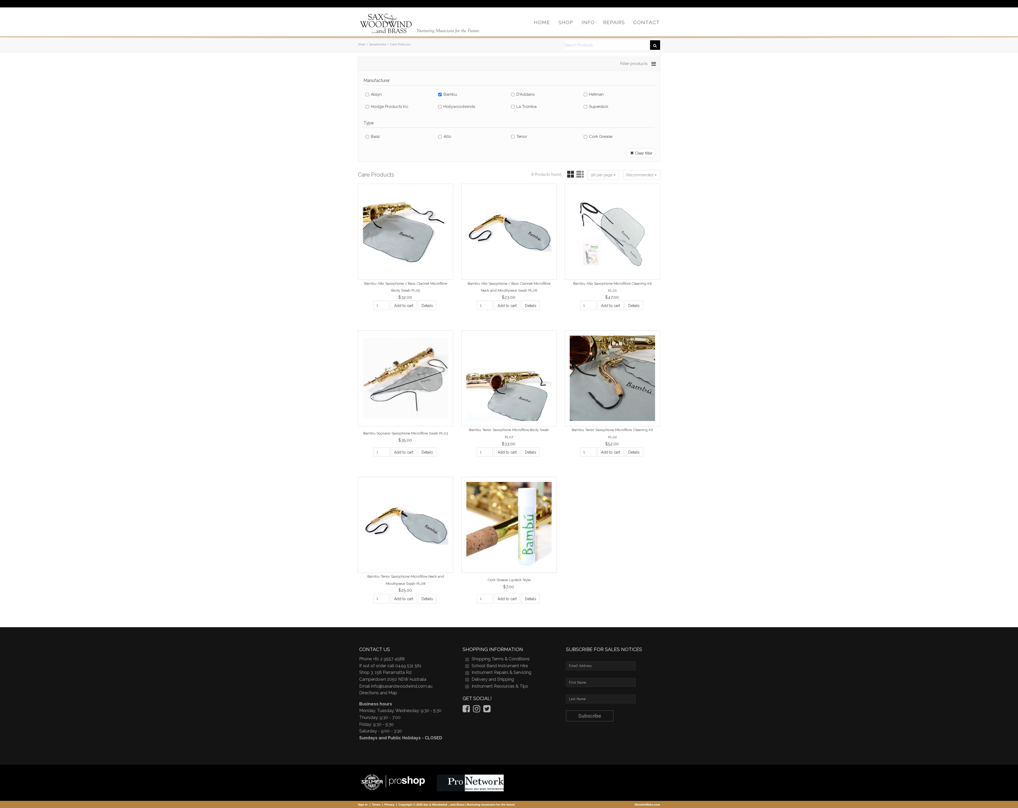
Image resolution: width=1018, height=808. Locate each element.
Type (368, 122)
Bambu (450, 94)
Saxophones (377, 44)
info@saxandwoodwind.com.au (401, 686)
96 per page (602, 175)
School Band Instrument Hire (500, 665)
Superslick (598, 106)
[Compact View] (569, 174)
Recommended (640, 175)
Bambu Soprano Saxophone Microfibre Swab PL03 (405, 433)
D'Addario (525, 94)
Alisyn (376, 94)
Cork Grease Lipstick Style (509, 580)
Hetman (596, 94)
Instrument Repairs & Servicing (501, 672)
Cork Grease (600, 136)
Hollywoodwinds (459, 106)
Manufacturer (376, 80)
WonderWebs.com (647, 804)
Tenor (521, 136)
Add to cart (403, 306)
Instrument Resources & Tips (500, 686)
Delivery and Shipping (493, 679)
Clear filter (643, 153)
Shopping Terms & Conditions (501, 658)
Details (427, 306)
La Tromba (526, 106)
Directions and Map (378, 692)
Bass (375, 136)
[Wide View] (579, 174)
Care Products (400, 44)
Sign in (363, 804)
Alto (447, 136)
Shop (361, 44)
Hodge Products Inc (390, 106)
